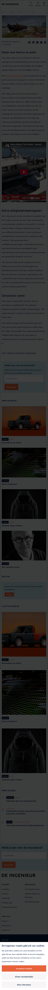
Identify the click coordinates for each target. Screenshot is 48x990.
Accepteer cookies (24, 968)
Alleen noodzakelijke (24, 976)
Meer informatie (24, 984)
